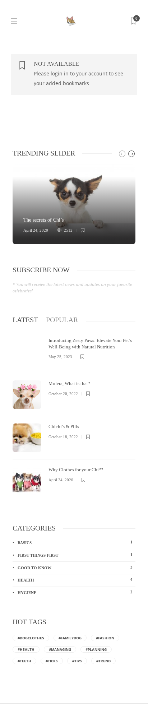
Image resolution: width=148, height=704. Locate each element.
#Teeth (24, 660)
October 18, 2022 (63, 437)
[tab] (25, 320)
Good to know (75, 567)
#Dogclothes (31, 637)
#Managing (60, 649)
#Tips (77, 660)
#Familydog (70, 637)
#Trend (103, 660)
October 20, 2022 (63, 394)
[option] (74, 204)
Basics (75, 542)
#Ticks (52, 660)
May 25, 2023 (60, 357)
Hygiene (75, 592)
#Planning (96, 649)
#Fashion (105, 637)
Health (75, 579)
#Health (26, 649)
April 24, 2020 (35, 230)
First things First (75, 554)
